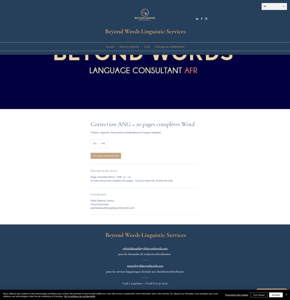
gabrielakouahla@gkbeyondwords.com (145, 248)
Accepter (276, 294)
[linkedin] (197, 18)
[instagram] (206, 18)
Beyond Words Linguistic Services (145, 31)
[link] (106, 156)
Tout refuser (259, 294)
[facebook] (201, 18)
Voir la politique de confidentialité (79, 296)
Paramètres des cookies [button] (236, 294)
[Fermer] (286, 295)
